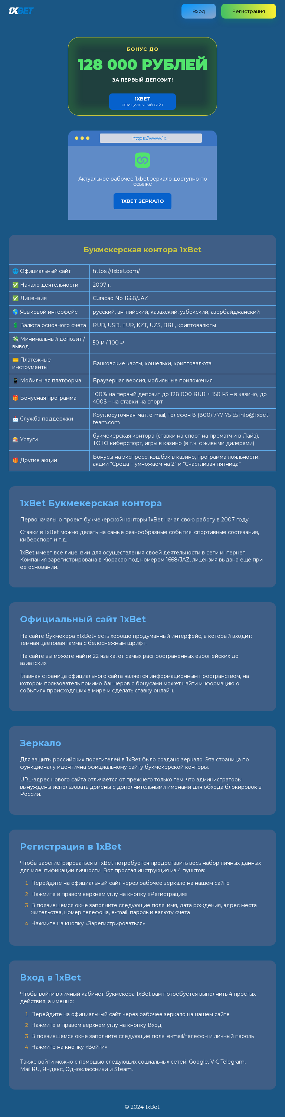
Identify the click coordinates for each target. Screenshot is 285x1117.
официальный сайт (142, 101)
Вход (199, 11)
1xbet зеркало (142, 201)
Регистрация (248, 11)
